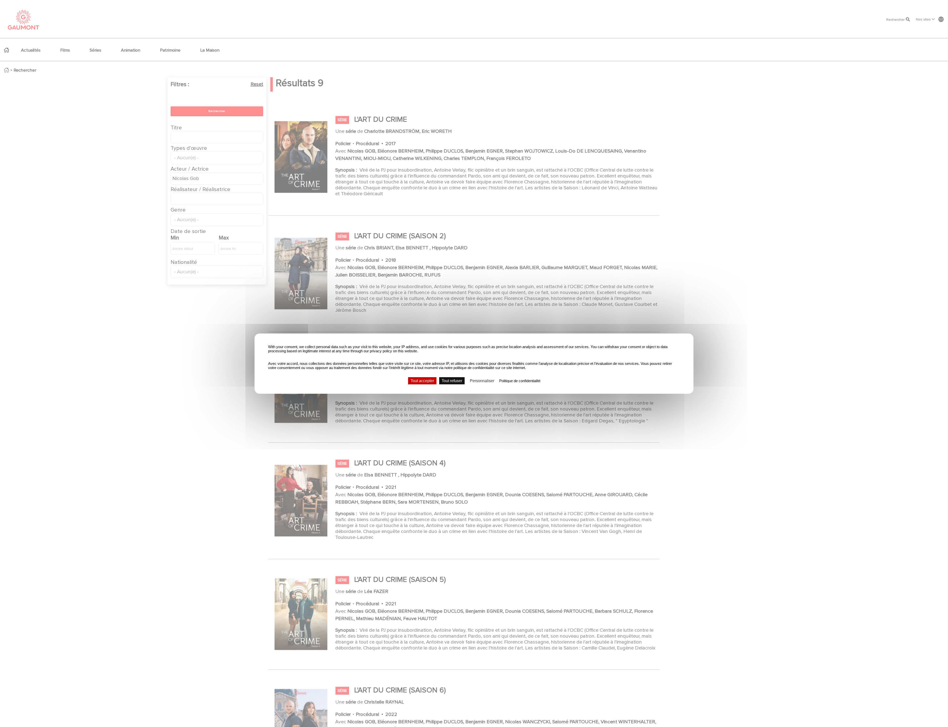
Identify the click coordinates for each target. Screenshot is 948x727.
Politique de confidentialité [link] (519, 380)
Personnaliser (482, 380)
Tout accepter (422, 380)
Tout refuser (452, 380)
